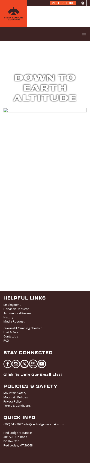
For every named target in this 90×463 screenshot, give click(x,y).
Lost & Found (12, 332)
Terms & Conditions (17, 405)
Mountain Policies (15, 397)
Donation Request (16, 309)
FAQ (6, 340)
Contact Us (10, 336)
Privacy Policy (12, 401)
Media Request (13, 321)
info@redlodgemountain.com (44, 424)
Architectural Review (17, 313)
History (8, 317)
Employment (12, 305)
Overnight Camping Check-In (22, 328)
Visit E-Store (63, 3)
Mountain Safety (14, 393)
